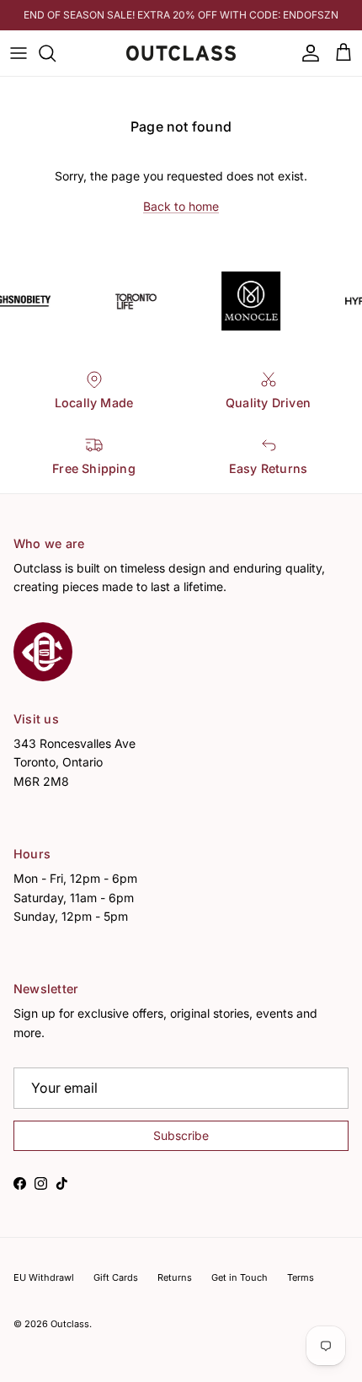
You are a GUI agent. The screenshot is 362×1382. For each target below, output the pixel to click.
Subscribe (181, 1251)
